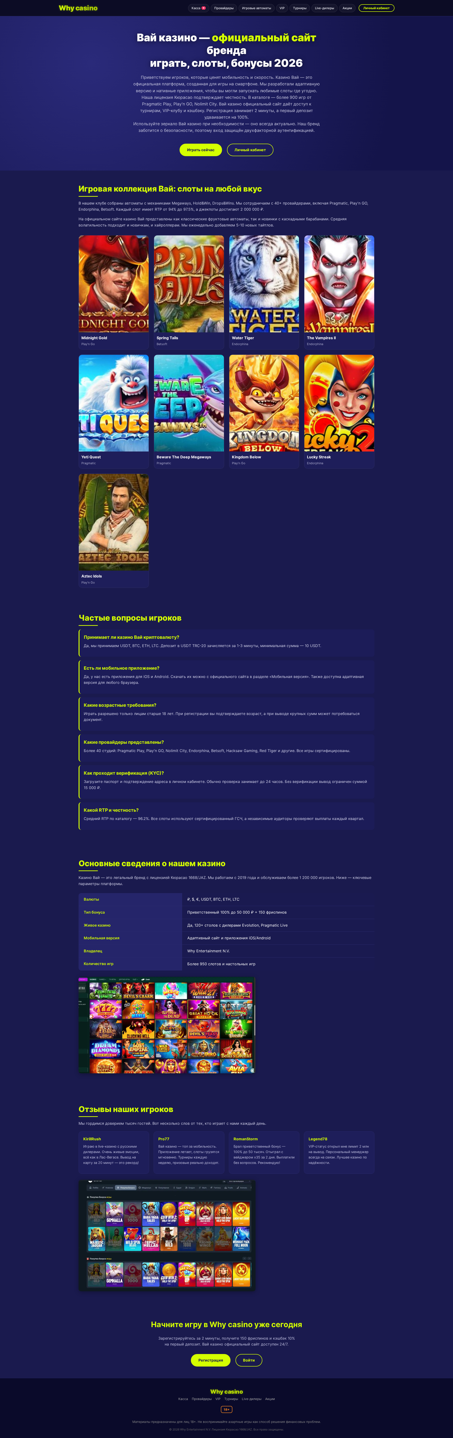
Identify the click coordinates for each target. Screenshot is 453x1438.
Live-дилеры (324, 8)
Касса (198, 8)
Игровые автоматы (256, 8)
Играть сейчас (200, 149)
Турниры (299, 8)
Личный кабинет (376, 8)
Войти (249, 1360)
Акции (347, 8)
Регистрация (210, 1360)
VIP (282, 8)
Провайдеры (224, 8)
